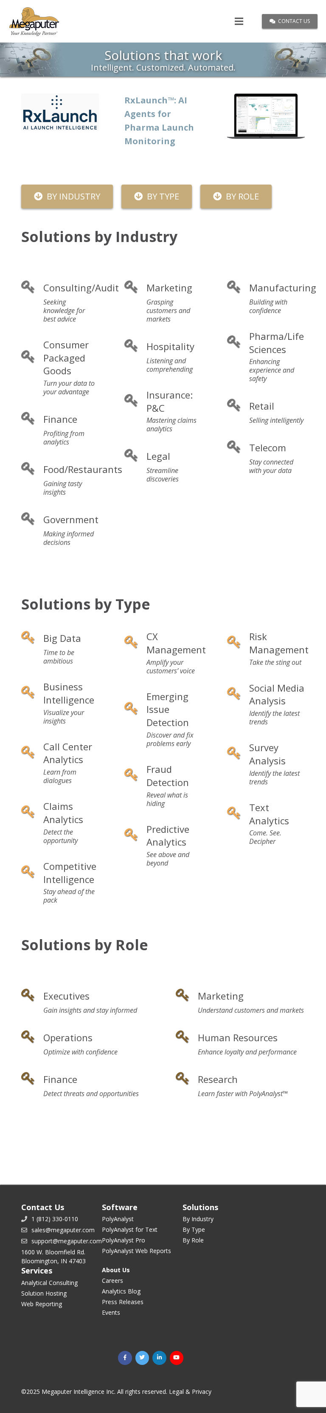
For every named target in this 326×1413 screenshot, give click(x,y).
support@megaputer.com (66, 1241)
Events (111, 1312)
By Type (194, 1229)
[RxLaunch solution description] (60, 112)
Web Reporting (41, 1304)
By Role (193, 1240)
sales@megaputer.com (63, 1230)
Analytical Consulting (49, 1283)
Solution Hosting (44, 1293)
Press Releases (122, 1302)
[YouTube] (177, 1358)
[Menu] (239, 21)
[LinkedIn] (159, 1358)
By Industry (198, 1219)
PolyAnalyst (118, 1219)
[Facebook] (125, 1358)
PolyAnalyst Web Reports (136, 1251)
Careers (112, 1280)
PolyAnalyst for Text (129, 1229)
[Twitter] (142, 1358)
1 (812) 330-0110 (54, 1219)
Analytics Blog (121, 1291)
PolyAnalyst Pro (123, 1240)
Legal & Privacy (190, 1391)
